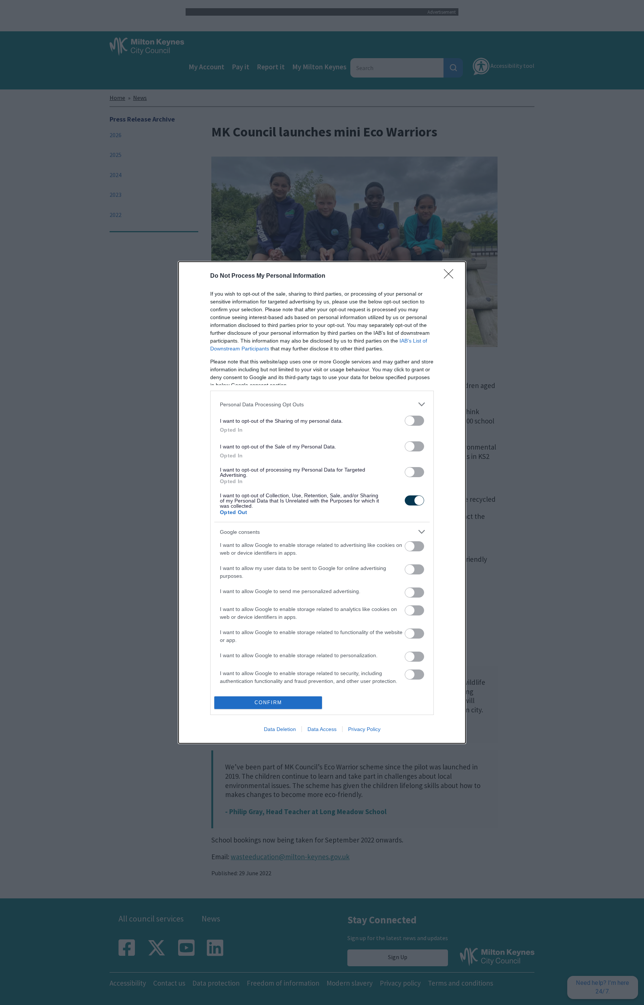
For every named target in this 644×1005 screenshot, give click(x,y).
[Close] (451, 276)
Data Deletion (280, 729)
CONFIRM (268, 702)
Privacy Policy (364, 729)
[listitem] (322, 404)
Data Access (322, 729)
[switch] (414, 421)
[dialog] (322, 502)
